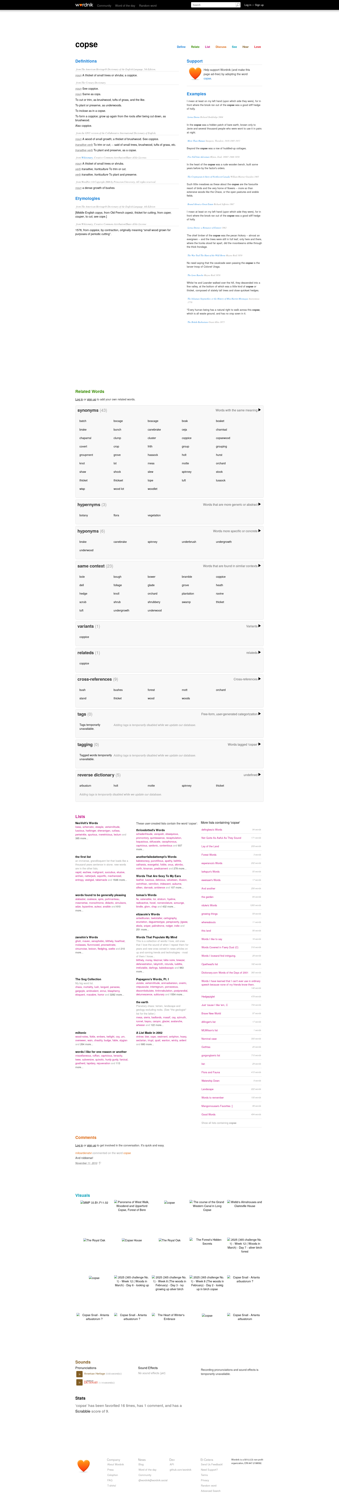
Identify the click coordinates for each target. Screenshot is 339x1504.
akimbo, (179, 864)
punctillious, (158, 861)
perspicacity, (173, 922)
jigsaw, (184, 922)
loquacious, (142, 841)
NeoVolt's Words (86, 823)
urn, (123, 1036)
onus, (171, 864)
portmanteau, (112, 899)
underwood (86, 550)
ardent (182, 1040)
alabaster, (81, 899)
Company (113, 1459)
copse (207, 78)
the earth (142, 1002)
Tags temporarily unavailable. (89, 726)
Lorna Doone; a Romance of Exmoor (204, 227)
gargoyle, (80, 991)
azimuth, (182, 1017)
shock (117, 471)
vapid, (79, 872)
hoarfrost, (120, 941)
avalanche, (177, 1021)
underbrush (189, 541)
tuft (184, 480)
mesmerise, (82, 903)
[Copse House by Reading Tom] (132, 1240)
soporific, (102, 876)
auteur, (98, 906)
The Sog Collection (88, 979)
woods (186, 698)
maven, (86, 941)
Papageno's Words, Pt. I (152, 979)
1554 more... (177, 994)
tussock (220, 480)
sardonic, (154, 845)
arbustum (85, 785)
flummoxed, (94, 944)
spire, (101, 899)
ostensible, (146, 899)
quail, (158, 1040)
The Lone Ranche (195, 275)
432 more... (168, 906)
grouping (221, 446)
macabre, (92, 994)
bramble (187, 576)
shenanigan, (105, 830)
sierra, (147, 1017)
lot (115, 463)
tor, (155, 899)
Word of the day (125, 5)
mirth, (139, 868)
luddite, (179, 964)
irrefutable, (142, 967)
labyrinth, (159, 964)
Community (104, 5)
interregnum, (157, 986)
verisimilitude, (112, 827)
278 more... (180, 868)
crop (116, 446)
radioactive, (143, 903)
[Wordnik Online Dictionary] (84, 4)
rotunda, (170, 964)
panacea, (115, 987)
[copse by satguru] (169, 1202)
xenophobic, (98, 941)
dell (81, 585)
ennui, (104, 991)
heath (219, 585)
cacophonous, (169, 841)
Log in (79, 399)
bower (151, 576)
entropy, (80, 880)
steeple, (100, 827)
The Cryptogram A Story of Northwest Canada (209, 176)
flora (116, 515)
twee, (78, 1059)
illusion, (183, 880)
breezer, (180, 960)
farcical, (124, 1059)
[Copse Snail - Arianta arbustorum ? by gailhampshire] (244, 1279)
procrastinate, (108, 944)
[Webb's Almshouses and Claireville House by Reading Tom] (244, 1203)
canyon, (157, 1021)
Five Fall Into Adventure (199, 156)
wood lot (119, 488)
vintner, (140, 1036)
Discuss (221, 47)
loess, (79, 827)
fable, (115, 1040)
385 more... (81, 838)
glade (151, 585)
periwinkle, (81, 834)
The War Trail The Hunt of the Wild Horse (206, 255)
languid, (105, 987)
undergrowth (224, 541)
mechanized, (115, 876)
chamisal (221, 429)
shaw (82, 471)
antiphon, (174, 1036)
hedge (83, 593)
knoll (116, 593)
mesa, (140, 1017)
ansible (107, 906)
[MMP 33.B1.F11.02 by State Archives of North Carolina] (94, 1202)
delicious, (161, 880)
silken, (140, 887)
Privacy (205, 1480)
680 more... (147, 1044)
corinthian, (142, 883)
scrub (82, 602)
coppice (186, 438)
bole (82, 576)
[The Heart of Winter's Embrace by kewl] (169, 1316)
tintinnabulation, (164, 990)
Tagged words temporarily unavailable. (95, 757)
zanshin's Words (86, 937)
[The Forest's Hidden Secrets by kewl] (207, 1241)
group (185, 446)
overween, (81, 1040)
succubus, (111, 872)
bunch (117, 429)
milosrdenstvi (83, 1153)
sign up (91, 399)
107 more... (177, 887)
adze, (78, 906)
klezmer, (159, 960)
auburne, (177, 883)
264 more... (86, 1044)
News (142, 1459)
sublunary (159, 994)
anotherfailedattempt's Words (156, 857)
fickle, (93, 1036)
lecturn (118, 834)
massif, (167, 1017)
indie (177, 925)
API (172, 1464)
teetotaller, (157, 918)
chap (154, 906)
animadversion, (170, 983)
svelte (112, 948)
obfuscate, (155, 841)
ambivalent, (93, 991)
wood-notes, (82, 1036)
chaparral (85, 438)
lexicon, (93, 948)
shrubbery (154, 602)
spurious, (93, 834)
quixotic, (100, 1059)
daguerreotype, (157, 922)
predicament (161, 868)
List (207, 47)
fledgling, (103, 948)
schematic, (89, 827)
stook (219, 471)
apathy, (169, 861)
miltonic (80, 1033)
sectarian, (142, 1040)
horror (101, 994)
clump (117, 438)
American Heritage (95, 1373)
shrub (117, 602)
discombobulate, (145, 990)
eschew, (87, 872)
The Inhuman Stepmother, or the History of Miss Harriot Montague (218, 298)
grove (117, 455)
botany (83, 515)
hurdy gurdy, (112, 1059)
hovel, (153, 903)
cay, (174, 1017)
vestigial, (90, 880)
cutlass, (116, 830)
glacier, (166, 1021)
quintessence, (158, 838)
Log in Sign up (254, 5)
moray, (149, 960)
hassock (153, 455)
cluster (152, 438)
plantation (188, 593)
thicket (83, 480)
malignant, (98, 872)
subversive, (88, 1059)
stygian (123, 1040)
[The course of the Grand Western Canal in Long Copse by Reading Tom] (207, 1205)
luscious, (80, 830)
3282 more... (117, 994)
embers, (102, 1036)
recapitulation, (174, 838)
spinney (186, 471)
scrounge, (179, 903)
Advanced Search (211, 1491)
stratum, (162, 899)
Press (110, 1469)
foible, (164, 864)
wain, (90, 1040)
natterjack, (91, 876)
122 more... (157, 1025)
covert (83, 446)
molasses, (81, 944)
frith (150, 446)
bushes (118, 690)
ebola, (140, 925)
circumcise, (81, 948)
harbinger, (92, 830)
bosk (185, 421)
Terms (204, 1475)
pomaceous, (172, 986)
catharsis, (142, 864)
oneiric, (183, 983)
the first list (83, 857)
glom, (147, 906)
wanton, (166, 1040)
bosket (220, 421)
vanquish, (159, 834)
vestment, (163, 1036)
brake (83, 429)
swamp (186, 602)
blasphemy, (114, 991)
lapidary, (92, 1063)
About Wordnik (115, 1464)
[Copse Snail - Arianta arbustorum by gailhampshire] (244, 1316)
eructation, (142, 922)
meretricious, (106, 834)
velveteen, (173, 880)
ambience (160, 887)
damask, (149, 887)
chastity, (99, 1040)
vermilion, (154, 883)
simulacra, (121, 903)
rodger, (170, 925)
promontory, (143, 838)
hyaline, (171, 899)
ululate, (140, 983)
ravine (220, 593)
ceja (184, 429)
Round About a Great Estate (200, 204)
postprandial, (181, 990)
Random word (148, 5)
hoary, (183, 1036)
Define (181, 47)
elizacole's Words (148, 914)
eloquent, (81, 994)
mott (184, 690)
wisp (82, 488)
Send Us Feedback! (212, 1464)
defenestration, (145, 964)
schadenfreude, (145, 834)
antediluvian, (143, 918)
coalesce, (92, 899)
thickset (118, 480)
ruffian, (97, 1055)
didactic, (110, 903)
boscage (153, 421)
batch (82, 421)
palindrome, (159, 925)
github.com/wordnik (180, 1469)
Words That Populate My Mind (156, 937)
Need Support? (209, 1469)
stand (82, 698)
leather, (140, 880)
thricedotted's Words (150, 830)
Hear (245, 47)
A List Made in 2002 (149, 1033)
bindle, (140, 906)
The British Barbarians (198, 322)
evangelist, (154, 864)
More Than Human (196, 140)
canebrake (154, 429)
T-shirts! (111, 1485)
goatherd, (81, 1063)
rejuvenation (104, 1063)
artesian (141, 1025)
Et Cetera (206, 1459)
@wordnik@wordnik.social (153, 1480)
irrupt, (151, 1040)
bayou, (149, 1021)
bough (117, 576)
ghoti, (78, 941)
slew (150, 471)
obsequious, (172, 834)
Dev (172, 1459)
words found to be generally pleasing (100, 895)
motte (185, 463)
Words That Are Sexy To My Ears (158, 876)
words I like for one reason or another (101, 1052)
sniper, (148, 925)
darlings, (154, 967)
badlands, (157, 1017)
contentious (166, 845)
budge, (108, 1040)
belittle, (178, 861)
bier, (147, 1036)
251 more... (142, 929)
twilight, (111, 1036)
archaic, (80, 876)
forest (151, 690)
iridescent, (166, 883)
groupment (86, 455)
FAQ (109, 1480)
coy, (118, 1036)
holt (184, 455)
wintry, (175, 1040)
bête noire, (170, 960)
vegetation (154, 515)
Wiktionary (87, 157)
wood (151, 698)
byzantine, (88, 906)
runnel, (140, 1021)
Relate (195, 47)
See (234, 47)
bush (82, 690)
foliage (118, 585)
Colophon (112, 1475)
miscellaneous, (84, 1055)
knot (82, 463)
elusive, (121, 872)
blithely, (110, 941)
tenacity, (118, 1055)
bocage (118, 421)
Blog (141, 1464)
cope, (153, 1036)
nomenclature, (165, 903)
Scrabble (82, 1411)
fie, (138, 899)
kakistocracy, (143, 861)
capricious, (142, 845)
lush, (97, 987)
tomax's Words (146, 895)
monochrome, (97, 903)
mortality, (88, 987)
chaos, (79, 987)
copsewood (223, 438)
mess (151, 463)
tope (150, 480)
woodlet (152, 488)
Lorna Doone (194, 117)
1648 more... (120, 880)
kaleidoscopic (167, 967)
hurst (219, 455)
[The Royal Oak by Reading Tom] (94, 1240)
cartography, (170, 918)
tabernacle (102, 880)
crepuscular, (143, 986)
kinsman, (148, 868)
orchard (221, 463)
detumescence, (145, 994)
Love (257, 47)
